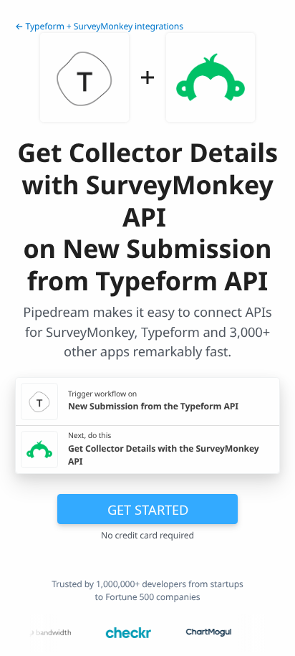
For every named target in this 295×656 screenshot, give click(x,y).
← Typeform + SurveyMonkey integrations (99, 26)
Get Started (147, 509)
